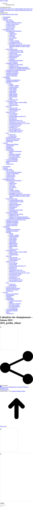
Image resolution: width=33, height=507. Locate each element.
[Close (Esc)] (0, 505)
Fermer (2, 503)
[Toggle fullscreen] (3, 505)
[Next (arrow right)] (2, 506)
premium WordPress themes (18, 391)
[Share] (2, 505)
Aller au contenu (4, 0)
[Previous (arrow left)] (0, 506)
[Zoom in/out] (5, 505)
